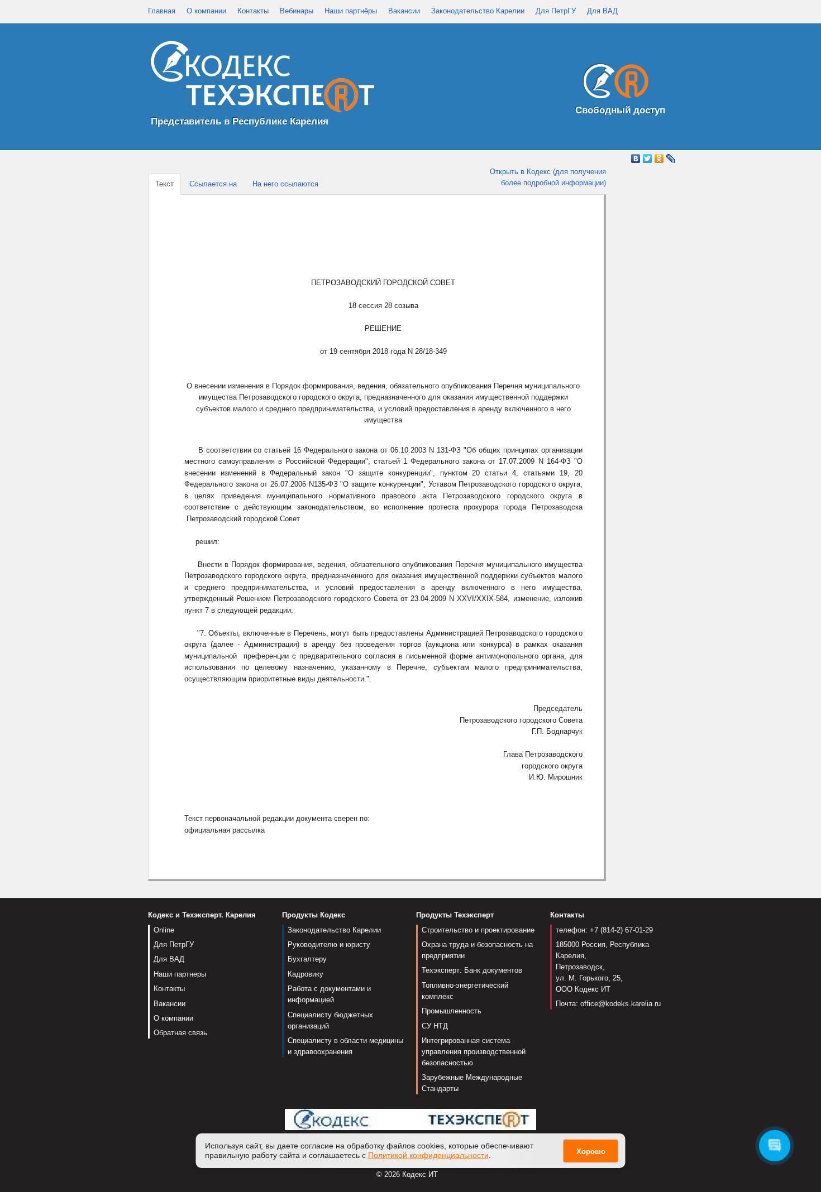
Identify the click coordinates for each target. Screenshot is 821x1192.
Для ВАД (602, 11)
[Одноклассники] (659, 158)
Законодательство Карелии (477, 11)
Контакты (253, 11)
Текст (164, 184)
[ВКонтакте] (636, 158)
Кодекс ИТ (420, 1174)
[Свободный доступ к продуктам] (612, 83)
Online (164, 930)
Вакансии (404, 11)
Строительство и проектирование (478, 930)
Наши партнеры (180, 974)
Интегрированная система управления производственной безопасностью (474, 1051)
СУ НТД (435, 1026)
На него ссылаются (285, 184)
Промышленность (451, 1011)
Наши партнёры (350, 11)
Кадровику (305, 974)
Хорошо (590, 1151)
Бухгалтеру (307, 959)
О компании (206, 11)
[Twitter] (647, 158)
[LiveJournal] (671, 158)
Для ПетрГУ (556, 11)
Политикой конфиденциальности (428, 1155)
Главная (161, 11)
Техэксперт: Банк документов (472, 970)
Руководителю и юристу (329, 944)
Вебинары (296, 11)
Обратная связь (180, 1032)
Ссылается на (213, 184)
